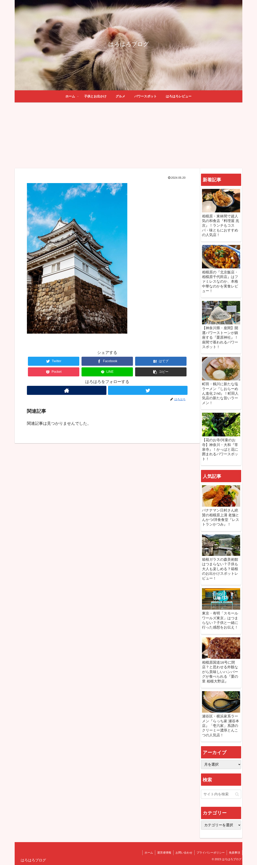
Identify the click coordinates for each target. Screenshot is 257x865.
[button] (161, 371)
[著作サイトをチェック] (66, 390)
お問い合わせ (183, 852)
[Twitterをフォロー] (148, 390)
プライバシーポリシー (211, 852)
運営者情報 (164, 852)
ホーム (149, 852)
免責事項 (234, 852)
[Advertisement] (128, 135)
